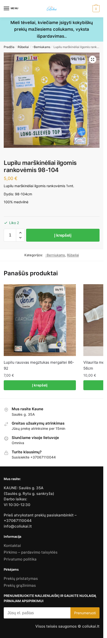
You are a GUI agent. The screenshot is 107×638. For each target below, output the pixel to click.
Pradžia (9, 47)
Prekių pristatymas (21, 578)
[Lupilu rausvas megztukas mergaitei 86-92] (40, 320)
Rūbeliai (23, 47)
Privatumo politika (20, 559)
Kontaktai (12, 545)
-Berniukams (41, 47)
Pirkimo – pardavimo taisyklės (30, 552)
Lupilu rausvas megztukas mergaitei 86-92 (39, 365)
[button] (92, 59)
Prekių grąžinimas (20, 585)
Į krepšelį (62, 235)
